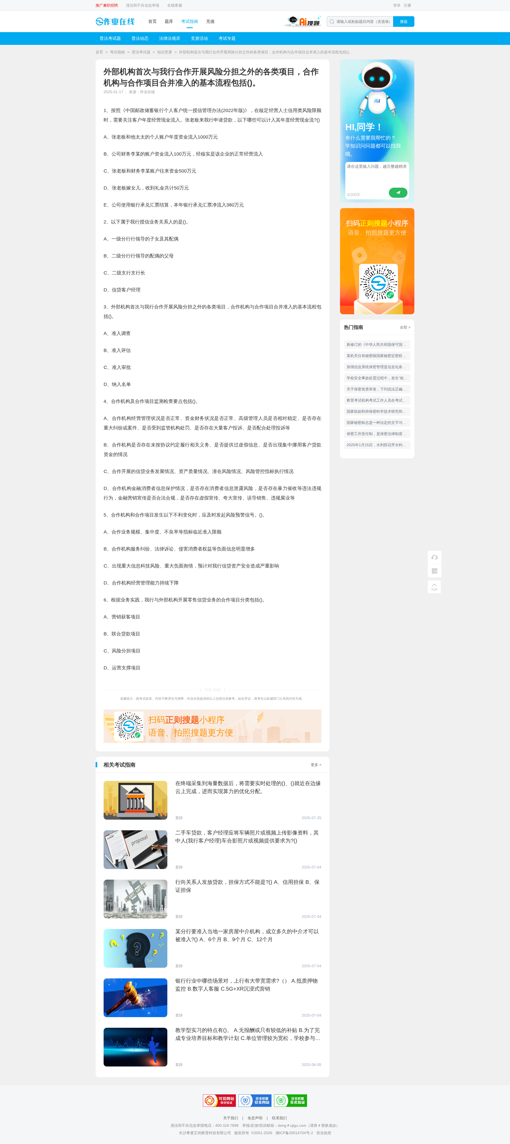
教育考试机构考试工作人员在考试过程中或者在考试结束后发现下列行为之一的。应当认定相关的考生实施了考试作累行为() (378, 400)
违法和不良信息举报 (142, 5)
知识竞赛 (164, 52)
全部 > (405, 327)
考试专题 (227, 38)
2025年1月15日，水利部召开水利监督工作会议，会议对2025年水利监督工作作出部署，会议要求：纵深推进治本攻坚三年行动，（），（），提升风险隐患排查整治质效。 (378, 445)
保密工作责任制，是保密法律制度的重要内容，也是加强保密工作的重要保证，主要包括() (378, 434)
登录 (397, 5)
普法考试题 (110, 38)
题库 (169, 21)
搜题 (403, 21)
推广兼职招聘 (107, 5)
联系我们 (279, 1118)
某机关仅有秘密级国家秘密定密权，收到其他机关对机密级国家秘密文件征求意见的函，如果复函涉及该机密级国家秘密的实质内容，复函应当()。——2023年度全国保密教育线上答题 (378, 356)
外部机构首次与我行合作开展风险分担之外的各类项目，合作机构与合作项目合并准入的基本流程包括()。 (266, 52)
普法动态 (139, 38)
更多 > (316, 765)
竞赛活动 (199, 38)
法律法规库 (169, 38)
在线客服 (174, 5)
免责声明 (255, 1118)
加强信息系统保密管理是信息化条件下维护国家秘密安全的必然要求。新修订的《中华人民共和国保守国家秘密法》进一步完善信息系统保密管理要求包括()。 (378, 367)
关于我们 (230, 1118)
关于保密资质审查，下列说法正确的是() (378, 389)
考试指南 (189, 21)
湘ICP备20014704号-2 (294, 1133)
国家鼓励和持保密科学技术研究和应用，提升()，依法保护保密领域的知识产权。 (378, 411)
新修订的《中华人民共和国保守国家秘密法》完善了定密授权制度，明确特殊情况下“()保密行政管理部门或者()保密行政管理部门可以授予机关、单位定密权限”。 (378, 344)
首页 (152, 21)
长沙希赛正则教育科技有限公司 (205, 1133)
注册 (407, 5)
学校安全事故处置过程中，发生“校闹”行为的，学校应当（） (378, 378)
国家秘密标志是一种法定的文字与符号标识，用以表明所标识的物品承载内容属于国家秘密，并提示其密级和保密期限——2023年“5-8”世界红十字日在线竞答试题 (378, 422)
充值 (210, 21)
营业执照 (323, 1133)
